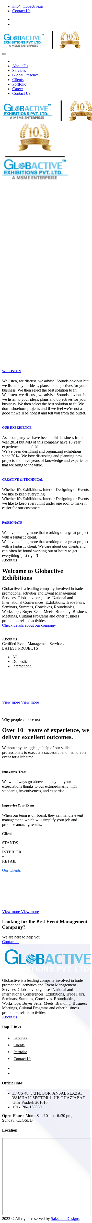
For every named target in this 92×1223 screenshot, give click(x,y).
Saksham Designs (65, 1218)
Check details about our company (29, 625)
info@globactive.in (27, 6)
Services (19, 70)
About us (9, 1017)
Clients (18, 79)
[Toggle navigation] (4, 54)
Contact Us (21, 11)
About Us (20, 66)
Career (17, 89)
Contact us (10, 941)
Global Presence (25, 75)
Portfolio (19, 84)
